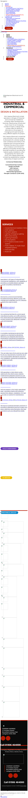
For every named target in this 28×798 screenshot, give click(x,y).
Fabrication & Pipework (13, 18)
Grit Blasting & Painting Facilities (16, 21)
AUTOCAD (9, 7)
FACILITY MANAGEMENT (9, 448)
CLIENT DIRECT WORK (13, 10)
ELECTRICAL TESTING (12, 11)
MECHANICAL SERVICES (9, 512)
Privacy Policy (23, 785)
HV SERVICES (6, 477)
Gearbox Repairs (11, 19)
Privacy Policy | (10, 751)
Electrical (8, 6)
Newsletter (4, 797)
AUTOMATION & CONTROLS (14, 8)
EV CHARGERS (10, 12)
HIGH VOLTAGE (10, 13)
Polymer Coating (11, 23)
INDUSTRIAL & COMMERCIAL (15, 14)
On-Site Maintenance (12, 22)
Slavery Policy (19, 751)
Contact (8, 28)
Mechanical (8, 17)
